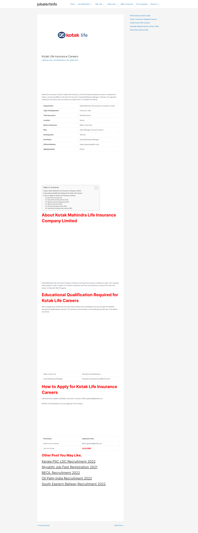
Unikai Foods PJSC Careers (140, 23)
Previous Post (43, 525)
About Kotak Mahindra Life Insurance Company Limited (62, 191)
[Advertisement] (80, 78)
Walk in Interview (127, 4)
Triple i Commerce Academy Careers (143, 19)
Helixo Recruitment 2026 (139, 30)
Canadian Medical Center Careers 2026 (144, 26)
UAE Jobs (98, 4)
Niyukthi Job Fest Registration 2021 (58, 202)
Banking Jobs (47, 60)
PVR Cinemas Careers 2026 (140, 16)
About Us (154, 4)
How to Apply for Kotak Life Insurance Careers (60, 195)
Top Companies (142, 4)
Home (72, 4)
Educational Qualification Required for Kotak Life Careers (63, 193)
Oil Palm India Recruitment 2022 (57, 206)
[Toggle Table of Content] (95, 188)
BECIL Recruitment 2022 (55, 204)
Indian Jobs (111, 4)
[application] (91, 4)
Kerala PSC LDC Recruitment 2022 (58, 200)
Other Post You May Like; (54, 198)
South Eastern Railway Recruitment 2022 (60, 208)
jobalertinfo (47, 4)
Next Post (119, 525)
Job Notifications (84, 4)
